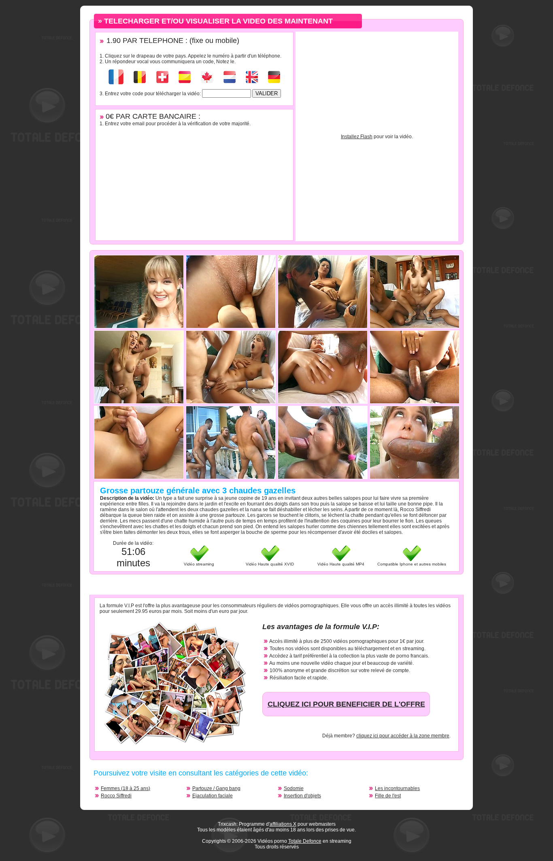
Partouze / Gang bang (216, 788)
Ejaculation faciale (212, 796)
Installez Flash (356, 136)
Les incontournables (397, 788)
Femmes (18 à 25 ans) (125, 788)
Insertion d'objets (302, 796)
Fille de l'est (388, 796)
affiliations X (283, 824)
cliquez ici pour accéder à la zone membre (402, 736)
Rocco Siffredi (116, 796)
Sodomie (294, 788)
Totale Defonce (304, 841)
